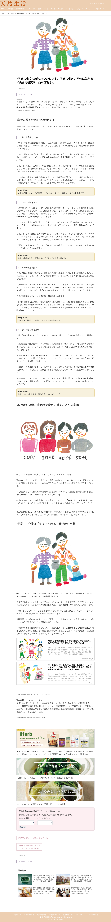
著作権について (29, 915)
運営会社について (54, 915)
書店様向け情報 (42, 915)
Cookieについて (93, 915)
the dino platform (58, 919)
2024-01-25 (21, 88)
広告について (17, 915)
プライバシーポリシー (78, 915)
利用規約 (66, 915)
